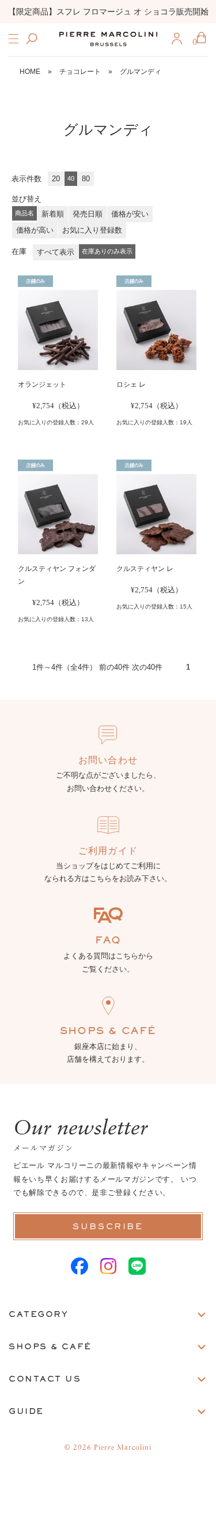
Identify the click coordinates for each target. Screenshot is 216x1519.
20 (56, 178)
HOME (30, 72)
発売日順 (88, 214)
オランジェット (42, 384)
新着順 (52, 214)
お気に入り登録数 (92, 230)
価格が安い (130, 214)
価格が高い (35, 230)
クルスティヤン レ (144, 569)
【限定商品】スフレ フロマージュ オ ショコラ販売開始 (108, 11)
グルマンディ (140, 72)
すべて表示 (55, 252)
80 (86, 178)
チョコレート (80, 72)
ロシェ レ (131, 384)
